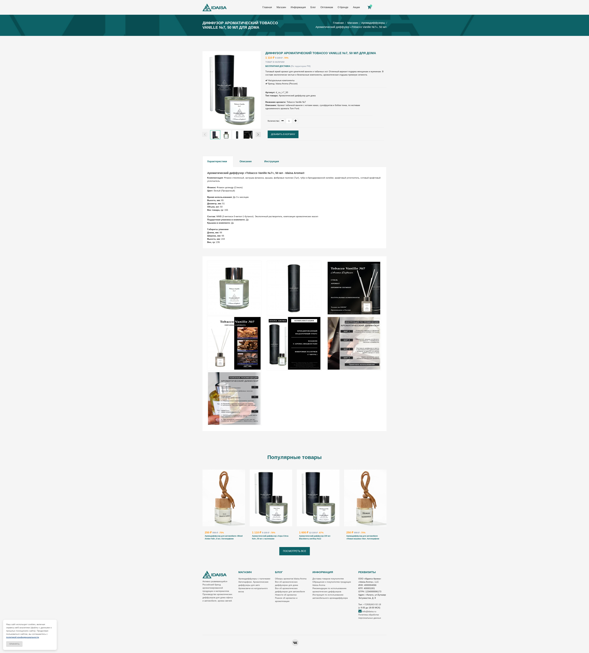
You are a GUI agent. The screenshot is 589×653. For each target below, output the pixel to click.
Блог (313, 7)
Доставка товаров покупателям (328, 578)
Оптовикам (326, 7)
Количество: (274, 121)
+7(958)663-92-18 (372, 604)
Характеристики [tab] (217, 161)
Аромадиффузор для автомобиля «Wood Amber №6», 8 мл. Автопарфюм (224, 537)
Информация (298, 7)
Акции (356, 7)
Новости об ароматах (286, 594)
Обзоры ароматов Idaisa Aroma (290, 578)
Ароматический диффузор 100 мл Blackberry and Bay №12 (314, 537)
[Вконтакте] (295, 642)
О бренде (343, 7)
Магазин (281, 7)
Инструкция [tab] (271, 161)
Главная (267, 7)
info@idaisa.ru (369, 611)
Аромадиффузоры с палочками (254, 578)
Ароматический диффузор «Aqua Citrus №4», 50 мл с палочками (270, 537)
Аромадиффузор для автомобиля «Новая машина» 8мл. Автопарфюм (362, 537)
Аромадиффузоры (373, 22)
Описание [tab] (246, 161)
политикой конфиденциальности (22, 637)
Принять (14, 644)
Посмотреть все (294, 551)
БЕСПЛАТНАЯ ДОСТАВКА (277, 66)
